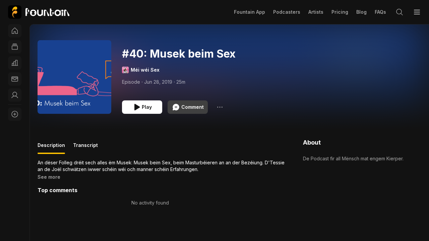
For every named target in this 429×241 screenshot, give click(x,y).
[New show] (14, 114)
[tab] (51, 148)
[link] (38, 12)
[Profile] (14, 95)
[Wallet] (14, 79)
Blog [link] (361, 12)
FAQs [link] (380, 12)
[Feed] (14, 47)
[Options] (220, 107)
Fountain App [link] (249, 12)
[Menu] (417, 12)
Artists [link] (315, 12)
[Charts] (14, 63)
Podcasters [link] (286, 12)
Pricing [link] (339, 12)
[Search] (399, 12)
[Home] (14, 30)
